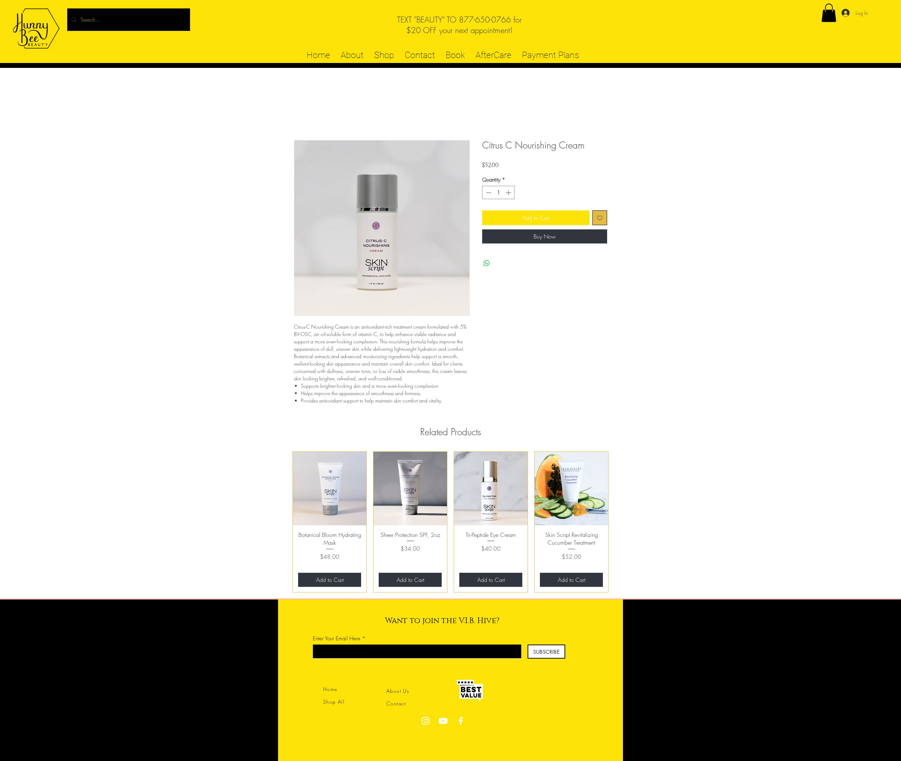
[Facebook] (460, 721)
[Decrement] (488, 192)
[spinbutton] (498, 192)
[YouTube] (443, 721)
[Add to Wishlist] (599, 217)
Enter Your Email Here (336, 638)
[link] (829, 13)
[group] (450, 522)
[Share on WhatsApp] (487, 263)
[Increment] (509, 192)
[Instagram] (425, 721)
